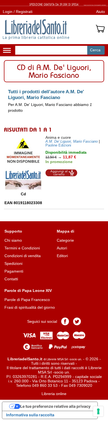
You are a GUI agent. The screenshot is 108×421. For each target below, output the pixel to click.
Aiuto (100, 11)
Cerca (95, 50)
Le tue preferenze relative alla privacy (55, 406)
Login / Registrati (17, 11)
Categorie (65, 240)
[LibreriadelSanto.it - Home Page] (36, 29)
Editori (62, 256)
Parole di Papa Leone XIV (28, 290)
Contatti (11, 279)
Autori (62, 248)
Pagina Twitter (77, 321)
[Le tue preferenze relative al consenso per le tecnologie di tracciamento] (98, 411)
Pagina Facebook (65, 321)
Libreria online (54, 393)
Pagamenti (13, 271)
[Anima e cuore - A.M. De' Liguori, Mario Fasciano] (23, 162)
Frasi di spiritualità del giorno (29, 307)
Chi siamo (13, 240)
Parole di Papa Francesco (27, 299)
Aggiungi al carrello (61, 172)
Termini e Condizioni (22, 248)
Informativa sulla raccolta (30, 414)
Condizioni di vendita (22, 256)
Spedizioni (13, 263)
